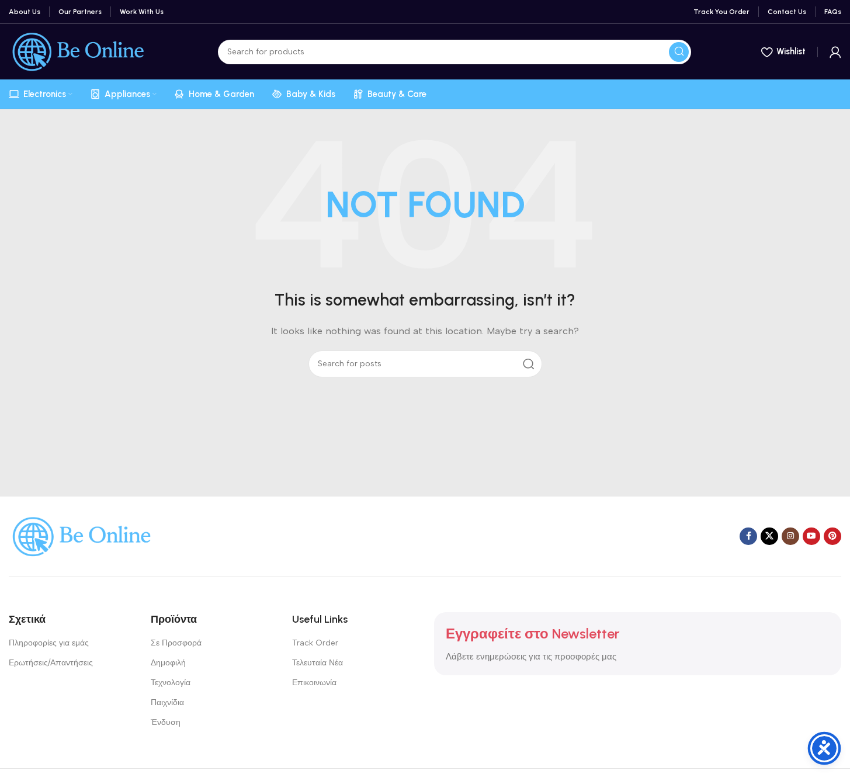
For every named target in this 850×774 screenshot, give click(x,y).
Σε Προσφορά (176, 643)
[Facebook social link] (748, 536)
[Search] (679, 52)
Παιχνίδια (167, 702)
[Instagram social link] (790, 536)
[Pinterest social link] (832, 536)
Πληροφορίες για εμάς (49, 643)
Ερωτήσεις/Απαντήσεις (51, 663)
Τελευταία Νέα (317, 663)
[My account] (835, 52)
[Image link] (82, 535)
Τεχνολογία (170, 683)
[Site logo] (78, 51)
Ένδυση (166, 722)
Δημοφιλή (168, 663)
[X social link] (769, 536)
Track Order (315, 643)
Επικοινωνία (314, 683)
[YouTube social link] (811, 536)
